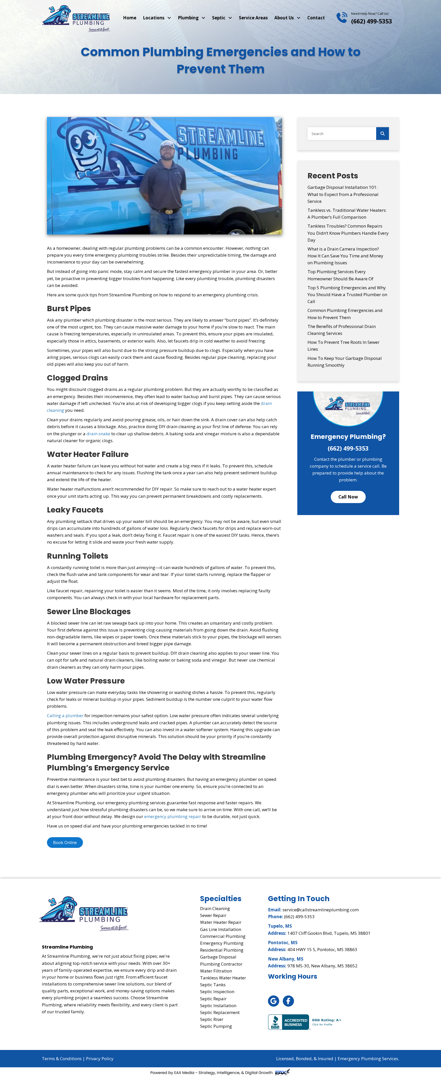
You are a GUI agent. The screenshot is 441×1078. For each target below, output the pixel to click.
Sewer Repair (213, 915)
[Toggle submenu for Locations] (169, 18)
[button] (348, 497)
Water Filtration (216, 971)
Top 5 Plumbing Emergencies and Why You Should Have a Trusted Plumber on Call (347, 294)
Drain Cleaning (215, 908)
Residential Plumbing (221, 950)
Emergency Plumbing (221, 943)
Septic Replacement (220, 1012)
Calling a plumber (65, 715)
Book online (65, 842)
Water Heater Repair (220, 922)
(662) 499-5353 (371, 21)
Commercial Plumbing (223, 936)
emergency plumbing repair (172, 816)
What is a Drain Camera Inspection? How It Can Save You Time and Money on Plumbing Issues (345, 256)
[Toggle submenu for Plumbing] (203, 18)
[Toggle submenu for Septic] (230, 18)
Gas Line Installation (220, 929)
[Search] (382, 133)
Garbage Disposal (218, 957)
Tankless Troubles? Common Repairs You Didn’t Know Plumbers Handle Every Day (348, 233)
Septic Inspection (217, 991)
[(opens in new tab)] (305, 1021)
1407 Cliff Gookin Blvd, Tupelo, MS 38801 (329, 933)
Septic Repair (213, 999)
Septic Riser (211, 1019)
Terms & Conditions (62, 1058)
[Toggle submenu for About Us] (298, 18)
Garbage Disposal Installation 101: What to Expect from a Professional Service (343, 194)
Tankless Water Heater (223, 978)
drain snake (98, 434)
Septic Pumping (216, 1026)
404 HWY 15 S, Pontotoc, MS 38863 (322, 949)
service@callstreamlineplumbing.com (321, 910)
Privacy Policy (100, 1058)
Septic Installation (218, 1005)
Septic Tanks (213, 985)
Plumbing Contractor (221, 964)
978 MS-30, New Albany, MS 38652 (322, 966)
